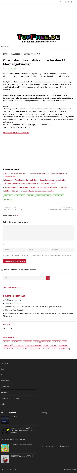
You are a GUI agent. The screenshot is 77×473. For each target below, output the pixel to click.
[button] (6, 46)
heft (64, 341)
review (53, 345)
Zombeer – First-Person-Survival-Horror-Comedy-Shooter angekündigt (35, 180)
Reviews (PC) (5, 392)
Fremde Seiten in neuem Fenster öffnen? (19, 270)
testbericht (35, 348)
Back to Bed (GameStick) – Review (13, 439)
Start (6, 54)
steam (18, 348)
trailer (46, 348)
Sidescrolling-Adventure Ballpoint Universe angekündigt (29, 191)
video (54, 348)
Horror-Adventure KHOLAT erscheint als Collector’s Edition (30, 184)
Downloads (5, 387)
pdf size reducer (11, 313)
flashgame (45, 341)
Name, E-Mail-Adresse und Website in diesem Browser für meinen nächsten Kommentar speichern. (38, 255)
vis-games (8, 199)
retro (46, 345)
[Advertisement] (38, 20)
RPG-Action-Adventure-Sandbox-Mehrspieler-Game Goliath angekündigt (36, 187)
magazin (7, 345)
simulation (8, 348)
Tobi (7, 300)
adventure (20, 195)
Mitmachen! (5, 381)
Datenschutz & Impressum (10, 398)
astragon (27, 341)
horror (30, 195)
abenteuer (8, 195)
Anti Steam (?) (18, 310)
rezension (63, 345)
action (7, 341)
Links (3, 404)
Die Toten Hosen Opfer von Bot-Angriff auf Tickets (41, 307)
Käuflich (15, 54)
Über (2, 369)
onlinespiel (18, 345)
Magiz (7, 310)
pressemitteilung (43, 195)
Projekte (4, 375)
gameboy (56, 341)
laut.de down (17, 300)
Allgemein (4, 363)
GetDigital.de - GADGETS (13, 287)
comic (36, 341)
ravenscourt (58, 195)
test (25, 348)
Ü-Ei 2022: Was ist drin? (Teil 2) (22, 456)
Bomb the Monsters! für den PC (22, 445)
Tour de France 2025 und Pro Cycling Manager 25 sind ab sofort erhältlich (23, 430)
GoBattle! (14, 417)
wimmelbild (64, 348)
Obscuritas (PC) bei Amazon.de (16, 133)
